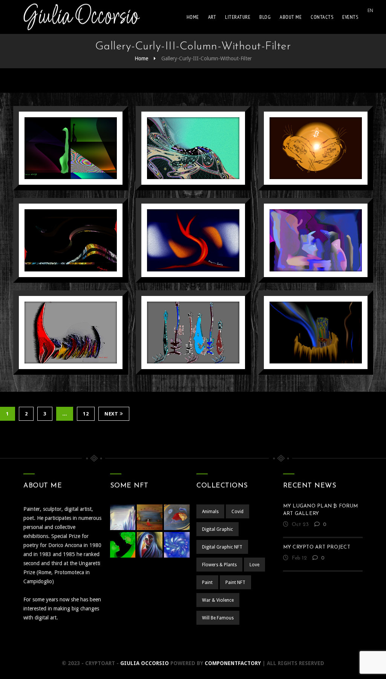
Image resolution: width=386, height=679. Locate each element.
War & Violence (218, 600)
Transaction (193, 129)
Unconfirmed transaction (71, 132)
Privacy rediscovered (315, 224)
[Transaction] (182, 182)
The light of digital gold (316, 132)
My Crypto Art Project (316, 547)
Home (193, 17)
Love (254, 564)
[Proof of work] (59, 366)
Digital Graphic (50, 144)
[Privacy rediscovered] (304, 274)
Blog (265, 17)
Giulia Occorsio (144, 663)
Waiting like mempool (193, 316)
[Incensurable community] (304, 366)
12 (86, 414)
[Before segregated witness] (182, 274)
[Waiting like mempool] (182, 366)
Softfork (70, 221)
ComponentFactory (233, 663)
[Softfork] (59, 274)
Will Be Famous (90, 144)
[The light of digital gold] (304, 182)
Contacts (322, 17)
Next (111, 414)
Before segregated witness (193, 224)
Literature (237, 17)
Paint (207, 582)
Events (350, 17)
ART (212, 17)
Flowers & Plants (219, 564)
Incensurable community (315, 316)
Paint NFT (235, 582)
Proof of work (71, 313)
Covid (237, 511)
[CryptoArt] (81, 17)
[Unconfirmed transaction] (59, 182)
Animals (210, 511)
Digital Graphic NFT (222, 547)
